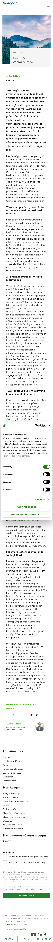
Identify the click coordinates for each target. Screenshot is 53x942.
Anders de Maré (13, 76)
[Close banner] (49, 426)
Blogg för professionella (14, 813)
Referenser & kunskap (13, 769)
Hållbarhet (12, 708)
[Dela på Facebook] (43, 715)
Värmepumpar (12, 704)
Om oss (6, 757)
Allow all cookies (26, 507)
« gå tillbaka (18, 52)
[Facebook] (45, 935)
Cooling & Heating (28, 704)
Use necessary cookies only (26, 514)
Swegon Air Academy (13, 829)
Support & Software (12, 773)
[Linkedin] (40, 935)
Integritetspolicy (11, 924)
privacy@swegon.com (34, 889)
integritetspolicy (9, 882)
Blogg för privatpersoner (14, 817)
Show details (39, 499)
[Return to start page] (11, 3)
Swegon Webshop (11, 794)
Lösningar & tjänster (12, 761)
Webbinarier (8, 821)
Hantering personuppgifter (16, 929)
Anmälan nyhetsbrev (12, 825)
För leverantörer (10, 809)
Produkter (7, 765)
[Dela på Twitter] (31, 715)
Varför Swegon (10, 781)
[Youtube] (33, 935)
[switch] (46, 474)
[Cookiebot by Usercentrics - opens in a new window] (35, 425)
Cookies (24, 924)
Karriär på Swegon (11, 798)
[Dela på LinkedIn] (37, 715)
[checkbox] (26, 860)
